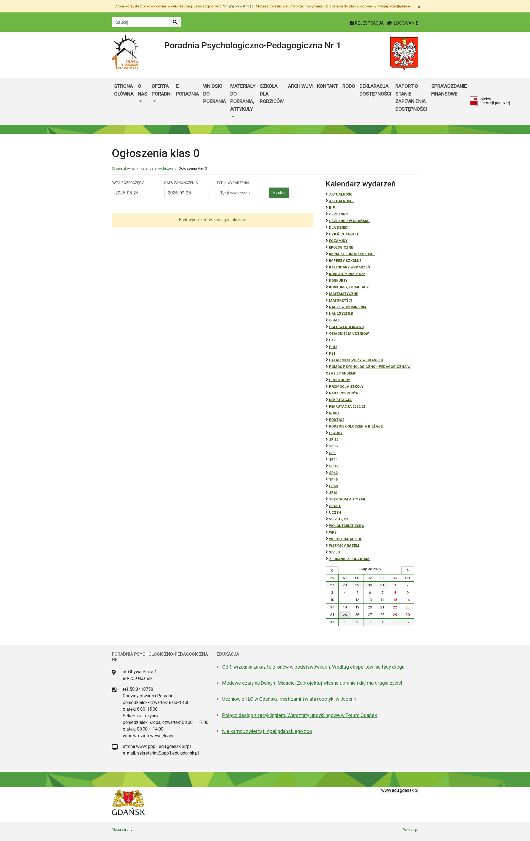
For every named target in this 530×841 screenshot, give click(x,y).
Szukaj (279, 192)
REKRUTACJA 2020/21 (347, 406)
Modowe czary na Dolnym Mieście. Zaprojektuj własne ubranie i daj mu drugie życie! (312, 683)
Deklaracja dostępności (375, 90)
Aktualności (341, 194)
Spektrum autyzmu (348, 499)
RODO (348, 86)
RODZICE (336, 420)
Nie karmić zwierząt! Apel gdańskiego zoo (267, 731)
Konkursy (338, 280)
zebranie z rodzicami (349, 559)
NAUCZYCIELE (341, 314)
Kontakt (327, 86)
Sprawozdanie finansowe (449, 90)
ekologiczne (341, 247)
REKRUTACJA (340, 400)
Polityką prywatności (238, 6)
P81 (332, 353)
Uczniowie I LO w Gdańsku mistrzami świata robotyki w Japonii (289, 699)
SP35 (333, 466)
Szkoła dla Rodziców (271, 93)
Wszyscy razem (344, 546)
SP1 (332, 453)
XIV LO (334, 552)
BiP (332, 207)
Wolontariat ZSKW (346, 526)
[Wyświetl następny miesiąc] (407, 570)
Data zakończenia (181, 183)
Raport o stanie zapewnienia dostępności (411, 97)
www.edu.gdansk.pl (399, 790)
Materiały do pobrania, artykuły (242, 97)
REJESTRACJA (369, 23)
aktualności (341, 201)
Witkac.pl (410, 829)
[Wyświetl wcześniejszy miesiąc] (332, 570)
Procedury (339, 380)
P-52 (333, 347)
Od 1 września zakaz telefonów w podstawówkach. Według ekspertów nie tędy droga (313, 667)
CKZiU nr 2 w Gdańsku (349, 221)
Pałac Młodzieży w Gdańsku (356, 360)
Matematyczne (343, 294)
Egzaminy (338, 241)
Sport (335, 506)
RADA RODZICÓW (343, 393)
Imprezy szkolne (345, 261)
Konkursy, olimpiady (349, 287)
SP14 (333, 459)
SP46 (333, 479)
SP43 (333, 473)
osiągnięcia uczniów (349, 333)
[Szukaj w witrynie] (175, 22)
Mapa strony (122, 829)
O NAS (142, 90)
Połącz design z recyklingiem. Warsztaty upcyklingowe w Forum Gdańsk (299, 715)
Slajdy (336, 433)
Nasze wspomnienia (348, 307)
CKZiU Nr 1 (338, 214)
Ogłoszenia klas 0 (346, 327)
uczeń (335, 512)
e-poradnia (187, 90)
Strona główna (123, 90)
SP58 (333, 486)
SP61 (333, 493)
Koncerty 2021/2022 (347, 274)
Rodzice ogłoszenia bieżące (356, 426)
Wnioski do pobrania (214, 93)
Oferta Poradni (161, 90)
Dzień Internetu (344, 234)
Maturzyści (340, 300)
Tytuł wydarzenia (233, 183)
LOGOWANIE (405, 23)
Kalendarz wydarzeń (157, 168)
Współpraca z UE (345, 539)
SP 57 (333, 446)
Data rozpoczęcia (128, 183)
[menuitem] (142, 101)
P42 (332, 340)
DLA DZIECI (338, 227)
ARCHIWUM (300, 86)
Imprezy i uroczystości (352, 254)
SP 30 (333, 439)
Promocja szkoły (346, 386)
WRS (332, 532)
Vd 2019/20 (338, 519)
